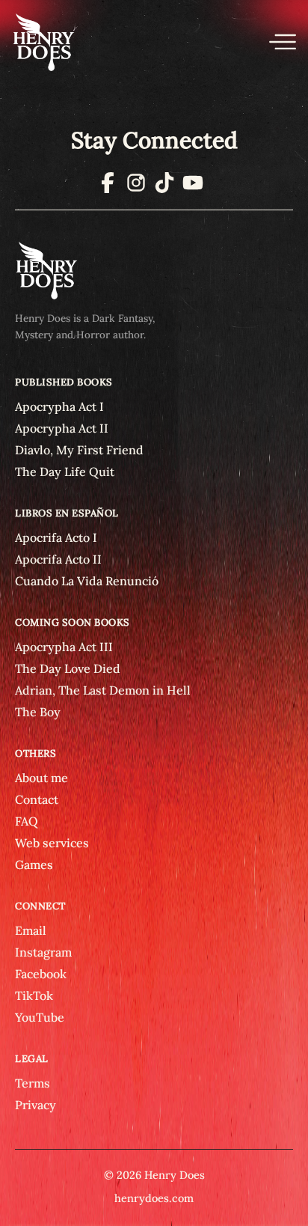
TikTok (34, 995)
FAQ (26, 821)
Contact (36, 799)
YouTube (39, 1017)
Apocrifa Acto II (58, 559)
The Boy (38, 711)
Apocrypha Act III (64, 646)
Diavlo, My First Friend (79, 449)
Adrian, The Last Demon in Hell (103, 690)
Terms (32, 1083)
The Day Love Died (67, 668)
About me (41, 777)
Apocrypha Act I (59, 406)
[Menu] (282, 41)
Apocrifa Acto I (56, 537)
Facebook (41, 973)
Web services (52, 842)
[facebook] (107, 187)
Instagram (43, 952)
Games (34, 864)
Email (30, 930)
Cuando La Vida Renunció (86, 580)
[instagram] (136, 187)
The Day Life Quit (64, 471)
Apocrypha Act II (61, 428)
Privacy (35, 1104)
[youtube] (192, 187)
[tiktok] (164, 187)
